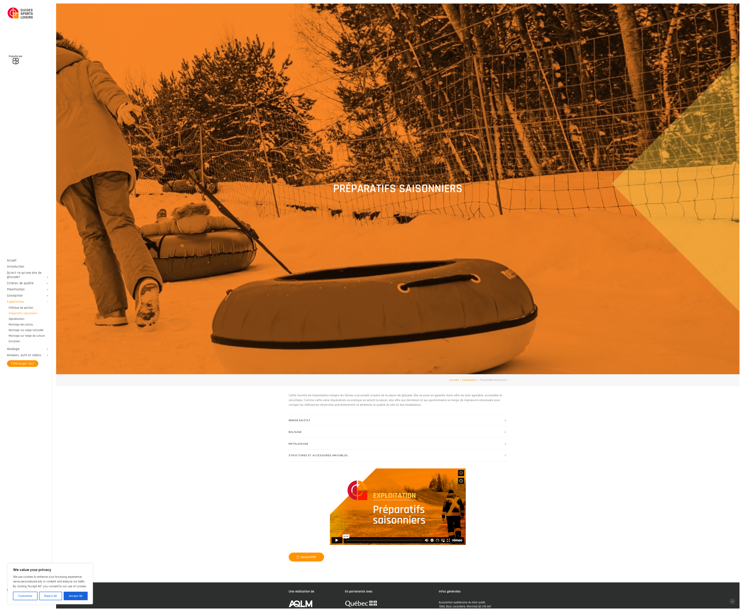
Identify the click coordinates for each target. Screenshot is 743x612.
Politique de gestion (21, 308)
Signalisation (16, 319)
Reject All (50, 595)
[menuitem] (27, 260)
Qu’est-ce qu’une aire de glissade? (24, 275)
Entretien (14, 341)
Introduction (15, 266)
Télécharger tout (23, 363)
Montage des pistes (21, 324)
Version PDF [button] (308, 557)
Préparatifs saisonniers (23, 313)
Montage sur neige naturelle (26, 330)
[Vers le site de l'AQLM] (28, 57)
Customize (25, 595)
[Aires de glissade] (28, 13)
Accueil (11, 260)
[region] (50, 583)
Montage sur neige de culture (27, 336)
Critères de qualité (20, 283)
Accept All (75, 595)
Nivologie (13, 349)
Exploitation (15, 302)
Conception (15, 296)
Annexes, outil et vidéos (24, 355)
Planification (16, 289)
